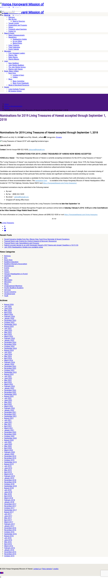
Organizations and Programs (17, 25)
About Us (7, 15)
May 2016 (8, 542)
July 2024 (7, 352)
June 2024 (8, 354)
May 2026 (8, 310)
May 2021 (8, 424)
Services (7, 290)
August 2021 (9, 418)
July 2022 (7, 398)
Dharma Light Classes (15, 69)
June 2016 (8, 540)
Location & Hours (18, 75)
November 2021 (10, 414)
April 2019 (8, 472)
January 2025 (9, 340)
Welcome (11, 17)
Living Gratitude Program (16, 89)
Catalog (15, 77)
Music (10, 79)
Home (6, 13)
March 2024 (8, 360)
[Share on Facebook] (4, 226)
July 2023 (7, 376)
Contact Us (12, 31)
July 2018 (7, 490)
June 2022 (8, 400)
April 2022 (8, 404)
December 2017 (10, 504)
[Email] (5, 230)
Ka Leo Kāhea (17, 41)
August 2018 (9, 488)
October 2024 (9, 346)
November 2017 (10, 506)
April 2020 (8, 448)
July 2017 (7, 514)
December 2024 (10, 342)
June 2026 (8, 308)
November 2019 (10, 458)
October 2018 (9, 484)
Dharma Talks (12, 55)
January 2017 (9, 526)
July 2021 (7, 420)
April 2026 (8, 312)
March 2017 (8, 522)
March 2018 (8, 498)
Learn (6, 61)
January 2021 (9, 430)
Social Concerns (10, 292)
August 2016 (9, 536)
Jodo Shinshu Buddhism (16, 65)
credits (55, 569)
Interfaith (7, 276)
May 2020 (8, 446)
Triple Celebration (14, 47)
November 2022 (10, 392)
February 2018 (9, 500)
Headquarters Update (20, 39)
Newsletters (12, 37)
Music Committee (18, 81)
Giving (6, 270)
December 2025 (10, 320)
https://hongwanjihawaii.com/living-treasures (80, 215)
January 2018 (9, 502)
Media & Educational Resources (18, 85)
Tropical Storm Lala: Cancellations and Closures (21, 243)
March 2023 (8, 384)
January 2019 (9, 478)
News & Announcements (16, 35)
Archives (7, 256)
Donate (6, 87)
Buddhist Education (11, 262)
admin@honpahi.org (21, 197)
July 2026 (7, 306)
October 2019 (9, 460)
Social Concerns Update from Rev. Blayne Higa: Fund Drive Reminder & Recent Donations (37, 239)
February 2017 (9, 524)
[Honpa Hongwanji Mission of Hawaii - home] (27, 8)
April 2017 (8, 520)
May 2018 (8, 494)
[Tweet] (5, 228)
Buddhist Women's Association (15, 264)
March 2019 (8, 474)
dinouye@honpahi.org (37, 150)
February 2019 (9, 476)
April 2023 (8, 382)
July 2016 (7, 538)
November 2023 (10, 368)
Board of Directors (19, 21)
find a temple (47, 569)
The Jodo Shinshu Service (17, 67)
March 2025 (8, 336)
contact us (37, 569)
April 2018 (8, 496)
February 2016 (9, 548)
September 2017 (10, 510)
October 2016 (9, 532)
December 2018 (10, 480)
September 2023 (10, 372)
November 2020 (10, 434)
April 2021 (8, 426)
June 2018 (8, 492)
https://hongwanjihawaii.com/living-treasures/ (60, 183)
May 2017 (8, 518)
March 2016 (8, 546)
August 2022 (9, 396)
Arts (5, 258)
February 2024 (9, 362)
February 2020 (9, 452)
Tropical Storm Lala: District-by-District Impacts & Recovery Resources (30, 241)
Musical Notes (17, 43)
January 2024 (9, 364)
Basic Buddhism (13, 63)
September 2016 (10, 534)
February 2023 (9, 386)
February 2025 (9, 338)
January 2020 (9, 454)
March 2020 (8, 450)
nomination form (41, 181)
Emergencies (9, 266)
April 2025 (8, 334)
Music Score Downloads (21, 83)
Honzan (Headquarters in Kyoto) (16, 274)
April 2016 (8, 544)
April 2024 (8, 358)
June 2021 (8, 422)
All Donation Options (15, 91)
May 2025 (8, 332)
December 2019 (10, 456)
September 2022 (10, 394)
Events (59, 137)
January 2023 (9, 388)
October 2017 (9, 508)
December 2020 (10, 432)
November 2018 (10, 482)
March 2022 (8, 406)
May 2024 (8, 356)
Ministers (7, 282)
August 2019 (9, 464)
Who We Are (12, 19)
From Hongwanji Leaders (16, 53)
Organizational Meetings (13, 286)
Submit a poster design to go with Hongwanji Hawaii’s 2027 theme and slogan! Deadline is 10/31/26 (41, 245)
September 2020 (10, 438)
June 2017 (8, 516)
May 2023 (8, 380)
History (10, 27)
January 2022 (9, 410)
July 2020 (7, 442)
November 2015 (10, 554)
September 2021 (10, 416)
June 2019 (8, 468)
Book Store (12, 73)
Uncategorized (9, 294)
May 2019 (8, 470)
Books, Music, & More (11, 71)
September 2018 (10, 486)
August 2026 (9, 304)
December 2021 (10, 412)
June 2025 (8, 330)
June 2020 (8, 444)
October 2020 (9, 436)
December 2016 (10, 528)
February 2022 (9, 408)
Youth (6, 296)
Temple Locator (13, 23)
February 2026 (9, 316)
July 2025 (7, 328)
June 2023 (8, 378)
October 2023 (9, 370)
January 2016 (9, 550)
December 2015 (10, 552)
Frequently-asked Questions (17, 29)
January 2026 (9, 318)
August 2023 (9, 374)
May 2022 (8, 402)
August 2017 (9, 512)
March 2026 (8, 314)
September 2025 (10, 324)
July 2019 (7, 466)
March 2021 (8, 428)
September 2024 (10, 348)
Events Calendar (13, 49)
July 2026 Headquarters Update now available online (23, 247)
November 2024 (10, 344)
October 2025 (9, 322)
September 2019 (10, 462)
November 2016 (10, 530)
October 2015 (9, 556)
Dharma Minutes (13, 59)
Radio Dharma (13, 57)
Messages (7, 51)
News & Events (9, 33)
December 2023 (10, 366)
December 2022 (10, 390)
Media (6, 278)
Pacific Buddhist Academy (14, 288)
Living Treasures (13, 45)
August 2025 (9, 326)
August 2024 (9, 350)
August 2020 (9, 440)
